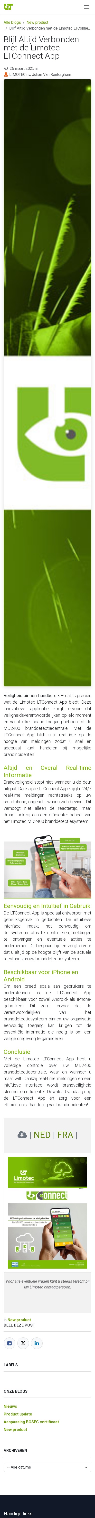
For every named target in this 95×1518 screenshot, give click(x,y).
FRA (65, 1135)
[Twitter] (23, 1343)
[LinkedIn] (37, 1343)
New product (37, 22)
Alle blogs (12, 22)
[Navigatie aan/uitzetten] (86, 7)
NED (42, 1135)
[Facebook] (9, 1343)
